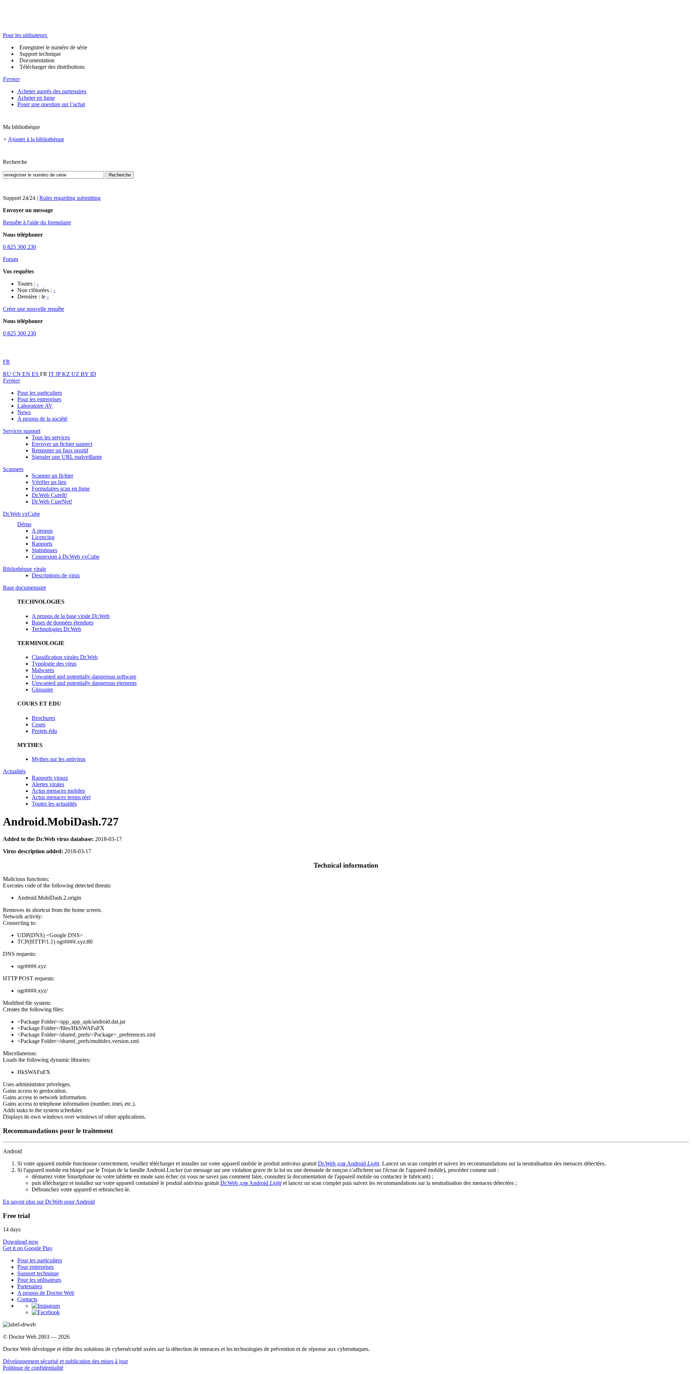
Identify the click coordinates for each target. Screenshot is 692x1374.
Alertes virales (48, 784)
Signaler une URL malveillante (67, 457)
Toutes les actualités (54, 804)
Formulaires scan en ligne (61, 488)
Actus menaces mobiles (58, 791)
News (24, 412)
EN (27, 374)
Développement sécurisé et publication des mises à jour (65, 1361)
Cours (38, 724)
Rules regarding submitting (70, 198)
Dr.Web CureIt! (49, 495)
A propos (42, 531)
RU (8, 374)
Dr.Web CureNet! (52, 501)
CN (17, 374)
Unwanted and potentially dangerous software (84, 676)
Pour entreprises (35, 1267)
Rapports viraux (50, 778)
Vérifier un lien (49, 482)
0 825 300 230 (19, 247)
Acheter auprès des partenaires (51, 91)
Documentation (36, 60)
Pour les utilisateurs (39, 1280)
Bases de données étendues (62, 622)
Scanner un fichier (52, 476)
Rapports (42, 544)
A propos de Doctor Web (45, 1293)
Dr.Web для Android (348, 1163)
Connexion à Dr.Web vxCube (65, 557)
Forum (10, 259)
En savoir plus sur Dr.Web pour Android (49, 1202)
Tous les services (51, 437)
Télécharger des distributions (52, 67)
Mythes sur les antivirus (58, 759)
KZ (66, 374)
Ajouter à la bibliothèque (36, 139)
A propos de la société (42, 419)
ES (36, 374)
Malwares (43, 670)
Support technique (40, 54)
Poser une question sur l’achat (51, 104)
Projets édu (44, 731)
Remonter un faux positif (60, 450)
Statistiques (44, 550)
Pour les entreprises (39, 399)
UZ (76, 374)
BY (85, 374)
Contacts (27, 1299)
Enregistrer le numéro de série (53, 47)
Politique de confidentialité (33, 1368)
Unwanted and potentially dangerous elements (84, 683)
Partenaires (29, 1286)
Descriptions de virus (56, 575)
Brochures (43, 718)
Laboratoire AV (35, 406)
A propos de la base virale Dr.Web (71, 616)
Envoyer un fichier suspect (62, 444)
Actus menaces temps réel (61, 797)
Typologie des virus (54, 664)
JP (59, 374)
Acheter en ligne (36, 98)
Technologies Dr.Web (56, 629)
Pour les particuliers (39, 393)
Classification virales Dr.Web (65, 657)
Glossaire (42, 689)
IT (52, 374)
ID (93, 374)
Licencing (43, 537)
